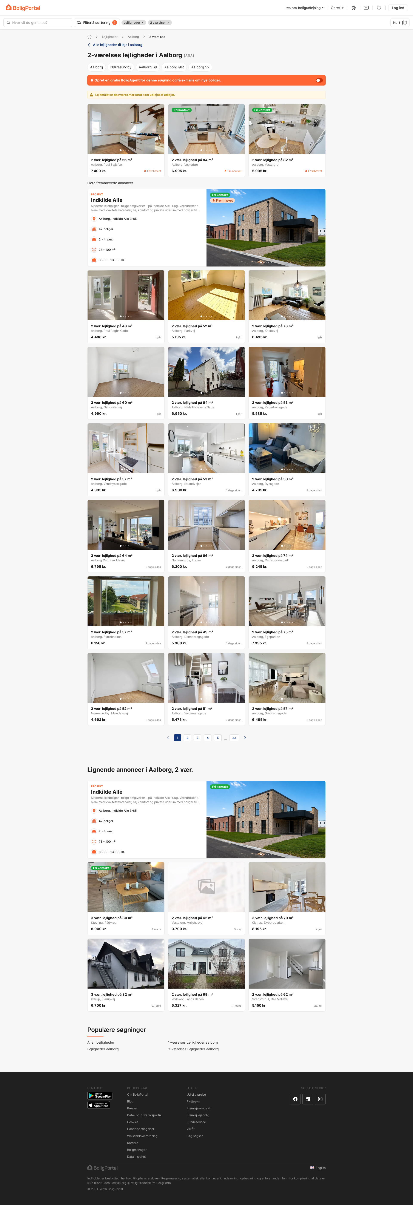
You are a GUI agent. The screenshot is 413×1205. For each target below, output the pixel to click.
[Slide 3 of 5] (126, 150)
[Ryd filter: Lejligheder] (142, 22)
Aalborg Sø (148, 67)
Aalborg (133, 36)
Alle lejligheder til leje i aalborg (117, 45)
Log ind (398, 8)
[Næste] (245, 737)
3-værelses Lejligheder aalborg (193, 1049)
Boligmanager (136, 1149)
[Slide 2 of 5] (123, 150)
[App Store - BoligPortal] (98, 1105)
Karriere (132, 1143)
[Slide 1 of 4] (122, 469)
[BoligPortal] (22, 7)
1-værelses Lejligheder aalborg (193, 1042)
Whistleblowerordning (142, 1136)
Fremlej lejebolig (198, 1115)
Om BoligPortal (137, 1094)
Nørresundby (120, 67)
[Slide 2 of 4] (124, 469)
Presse (132, 1108)
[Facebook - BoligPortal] (295, 1099)
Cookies (132, 1122)
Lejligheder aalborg (103, 1049)
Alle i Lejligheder (100, 1042)
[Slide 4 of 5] (128, 150)
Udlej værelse (196, 1094)
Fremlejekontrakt (198, 1108)
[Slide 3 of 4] (127, 469)
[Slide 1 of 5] (120, 150)
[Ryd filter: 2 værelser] (168, 22)
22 (234, 738)
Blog (130, 1101)
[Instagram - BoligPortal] (320, 1099)
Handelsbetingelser (140, 1129)
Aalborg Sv (200, 67)
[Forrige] (168, 737)
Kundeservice (196, 1122)
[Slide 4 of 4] (129, 469)
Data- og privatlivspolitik (144, 1115)
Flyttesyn (193, 1101)
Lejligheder (109, 36)
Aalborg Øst (174, 67)
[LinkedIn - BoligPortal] (307, 1099)
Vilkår (190, 1129)
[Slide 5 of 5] (131, 150)
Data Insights (136, 1156)
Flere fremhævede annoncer (110, 183)
